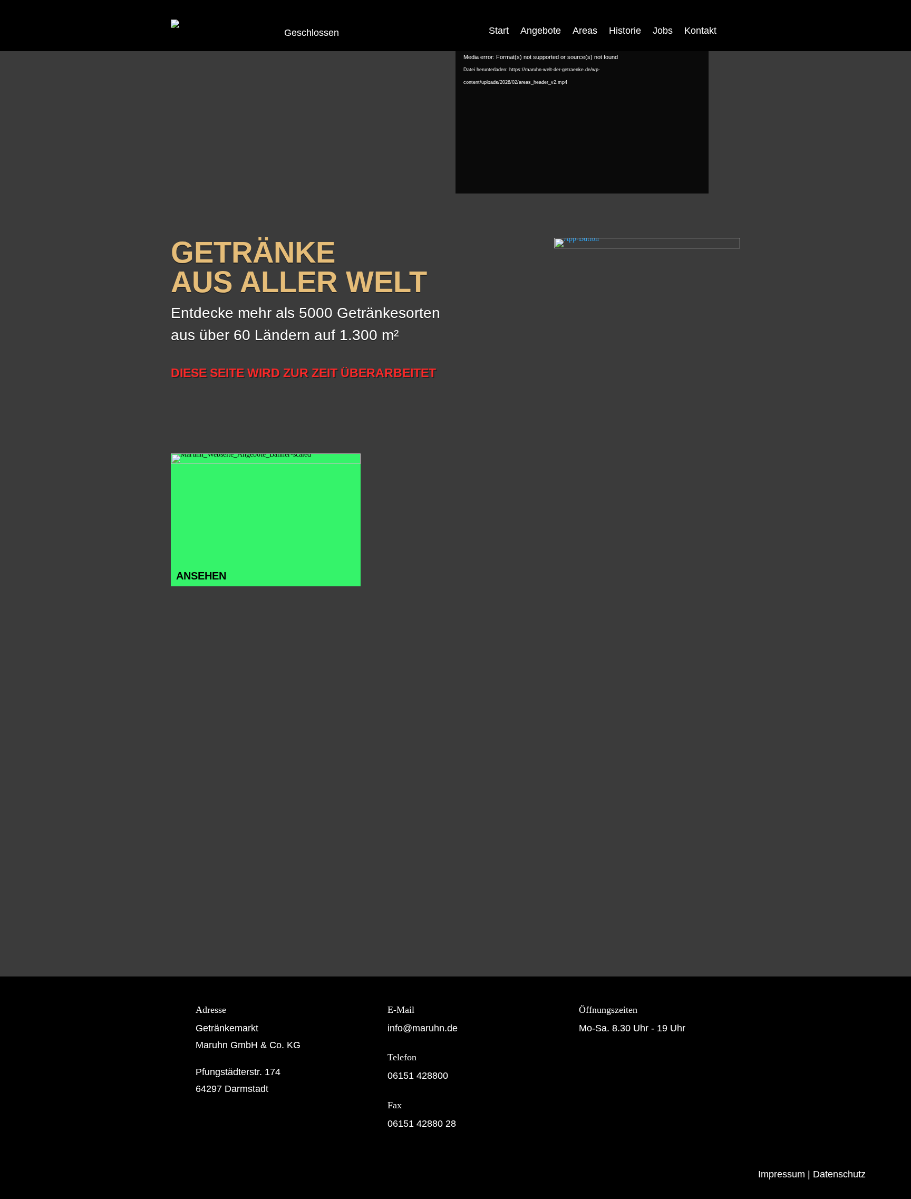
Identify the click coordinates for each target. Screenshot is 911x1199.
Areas (585, 30)
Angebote (540, 30)
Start (499, 30)
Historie (625, 30)
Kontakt (700, 30)
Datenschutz (839, 1174)
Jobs (663, 30)
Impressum (781, 1174)
